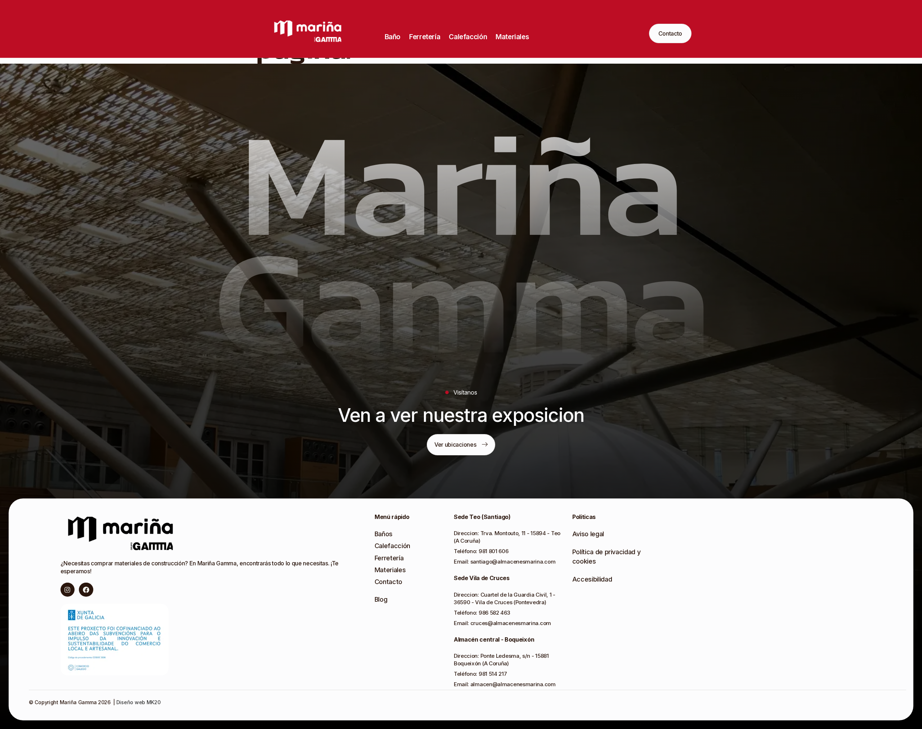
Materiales (512, 37)
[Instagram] (68, 590)
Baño (392, 37)
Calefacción (468, 37)
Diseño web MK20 (138, 702)
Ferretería (424, 37)
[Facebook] (86, 590)
